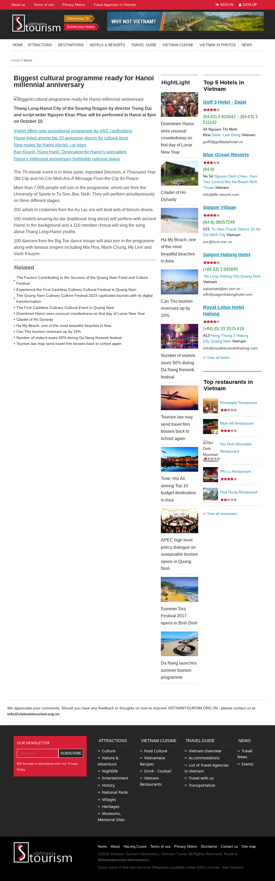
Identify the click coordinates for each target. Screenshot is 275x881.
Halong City (229, 276)
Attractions (40, 45)
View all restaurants (220, 513)
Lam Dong (231, 135)
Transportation (202, 785)
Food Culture (155, 750)
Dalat (216, 135)
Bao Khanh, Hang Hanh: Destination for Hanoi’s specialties (70, 152)
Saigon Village (219, 207)
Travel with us (201, 778)
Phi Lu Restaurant (235, 471)
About (115, 846)
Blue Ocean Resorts (226, 154)
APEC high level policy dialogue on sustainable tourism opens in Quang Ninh (179, 554)
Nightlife (110, 771)
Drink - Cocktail (157, 771)
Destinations (71, 45)
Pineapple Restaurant (238, 402)
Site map (249, 846)
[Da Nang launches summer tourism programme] (179, 643)
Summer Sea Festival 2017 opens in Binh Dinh (179, 615)
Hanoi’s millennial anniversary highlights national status (67, 159)
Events (248, 764)
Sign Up (249, 5)
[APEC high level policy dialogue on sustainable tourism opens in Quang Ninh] (179, 520)
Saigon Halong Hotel (226, 254)
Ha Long (211, 276)
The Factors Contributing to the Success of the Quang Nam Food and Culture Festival (82, 280)
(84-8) (208, 169)
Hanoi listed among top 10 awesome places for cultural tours (71, 138)
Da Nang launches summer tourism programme (179, 670)
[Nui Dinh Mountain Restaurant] (210, 447)
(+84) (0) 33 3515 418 (223, 328)
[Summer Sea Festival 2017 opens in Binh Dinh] (179, 589)
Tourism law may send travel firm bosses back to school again (68, 343)
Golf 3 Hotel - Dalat (224, 102)
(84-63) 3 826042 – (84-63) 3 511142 (230, 119)
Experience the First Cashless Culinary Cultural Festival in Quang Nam (76, 289)
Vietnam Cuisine (178, 45)
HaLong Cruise (135, 846)
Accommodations (204, 757)
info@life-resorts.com (221, 194)
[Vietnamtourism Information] (36, 22)
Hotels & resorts (107, 45)
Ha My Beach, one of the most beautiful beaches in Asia (63, 325)
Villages (109, 799)
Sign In (226, 5)
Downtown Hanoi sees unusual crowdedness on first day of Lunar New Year (80, 313)
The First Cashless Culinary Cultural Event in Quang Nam (65, 307)
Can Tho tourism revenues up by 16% (48, 331)
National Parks (115, 792)
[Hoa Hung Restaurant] (210, 495)
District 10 (246, 229)
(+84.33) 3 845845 (220, 269)
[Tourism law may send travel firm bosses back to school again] (179, 397)
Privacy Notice (185, 846)
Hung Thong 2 (223, 335)
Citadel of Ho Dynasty (34, 319)
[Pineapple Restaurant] (210, 405)
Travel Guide (200, 740)
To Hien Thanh (224, 229)
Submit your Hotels (81, 27)
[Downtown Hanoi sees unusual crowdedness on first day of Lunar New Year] (179, 104)
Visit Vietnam (233, 867)
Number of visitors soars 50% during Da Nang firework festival (69, 337)
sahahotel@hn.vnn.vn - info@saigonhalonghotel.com (227, 292)
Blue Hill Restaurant (237, 423)
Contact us (229, 846)
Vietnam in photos (218, 45)
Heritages (111, 806)
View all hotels (216, 357)
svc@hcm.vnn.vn (217, 242)
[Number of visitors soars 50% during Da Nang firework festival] (179, 336)
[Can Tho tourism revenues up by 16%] (179, 281)
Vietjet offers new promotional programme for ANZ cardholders (73, 131)
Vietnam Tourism (124, 854)
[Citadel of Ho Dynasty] (179, 173)
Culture (108, 750)
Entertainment (115, 778)
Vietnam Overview (205, 750)
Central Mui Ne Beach (230, 182)
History (108, 785)
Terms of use (160, 846)
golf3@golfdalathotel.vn (223, 142)
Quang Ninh (250, 276)
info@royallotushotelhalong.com (230, 348)
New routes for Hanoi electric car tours (50, 145)
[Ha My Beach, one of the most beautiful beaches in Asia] (179, 220)
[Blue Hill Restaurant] (210, 426)
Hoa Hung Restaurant (238, 492)
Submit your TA (78, 18)
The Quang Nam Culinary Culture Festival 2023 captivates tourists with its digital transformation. (84, 298)
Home (18, 45)
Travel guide (144, 45)
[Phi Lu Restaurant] (210, 474)
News (247, 45)
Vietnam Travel (174, 854)
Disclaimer (209, 846)
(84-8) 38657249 (219, 222)
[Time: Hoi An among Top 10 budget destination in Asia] (179, 459)
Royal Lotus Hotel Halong (223, 310)
